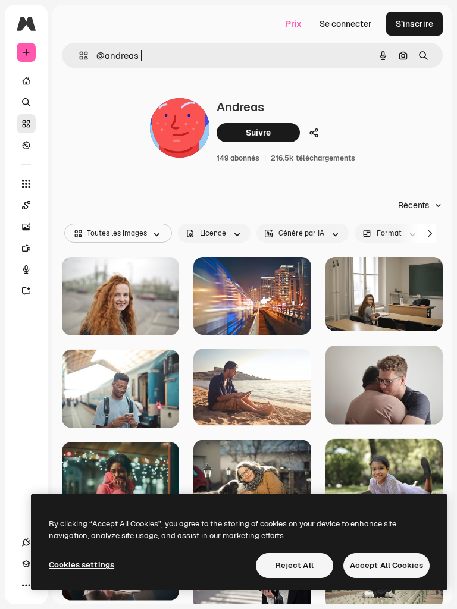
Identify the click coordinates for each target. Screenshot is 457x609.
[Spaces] (26, 205)
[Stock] (26, 123)
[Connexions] (26, 542)
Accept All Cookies (386, 565)
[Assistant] (26, 290)
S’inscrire (414, 23)
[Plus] (26, 585)
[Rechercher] (26, 102)
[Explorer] (26, 145)
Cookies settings (81, 565)
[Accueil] (26, 80)
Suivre (258, 132)
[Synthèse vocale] (26, 269)
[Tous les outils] (26, 183)
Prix (294, 23)
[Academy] (26, 563)
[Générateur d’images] (26, 226)
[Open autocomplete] (78, 55)
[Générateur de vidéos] (26, 248)
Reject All (295, 565)
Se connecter (346, 23)
